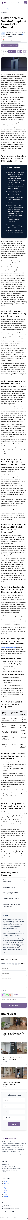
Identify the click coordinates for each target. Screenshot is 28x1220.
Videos (5, 1190)
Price (5, 1186)
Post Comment (14, 1005)
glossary (25, 1218)
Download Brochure (11, 45)
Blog (8, 9)
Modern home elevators (8, 647)
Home (3, 9)
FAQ (5, 1192)
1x (11, 51)
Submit (14, 1124)
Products (6, 1183)
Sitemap (6, 1196)
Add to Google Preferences (12, 40)
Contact (6, 1194)
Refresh (16, 994)
